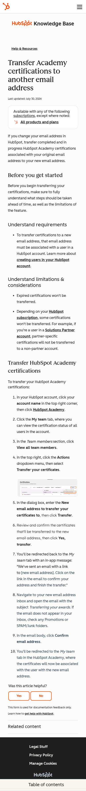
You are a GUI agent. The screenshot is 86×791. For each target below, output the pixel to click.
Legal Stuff (38, 747)
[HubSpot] (6, 6)
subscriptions (24, 116)
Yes (19, 696)
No (41, 696)
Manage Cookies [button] (43, 763)
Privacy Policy (41, 755)
